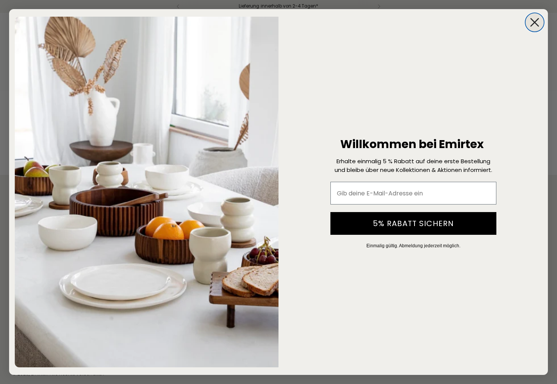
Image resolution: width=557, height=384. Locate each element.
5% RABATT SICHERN (413, 223)
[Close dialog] (534, 22)
